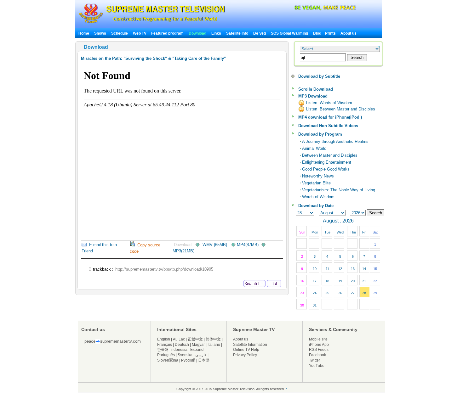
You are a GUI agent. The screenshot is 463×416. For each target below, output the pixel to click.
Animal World (314, 148)
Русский (188, 360)
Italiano (214, 344)
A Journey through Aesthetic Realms (335, 141)
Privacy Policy (245, 355)
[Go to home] (152, 23)
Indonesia (178, 349)
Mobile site (318, 339)
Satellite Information (250, 344)
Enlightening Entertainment (326, 162)
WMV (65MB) (214, 244)
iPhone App (319, 344)
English (163, 339)
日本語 (203, 360)
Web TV (140, 33)
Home (83, 33)
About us (348, 33)
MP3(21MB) (183, 251)
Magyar (198, 344)
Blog (317, 33)
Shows (100, 33)
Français (164, 344)
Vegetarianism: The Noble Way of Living (338, 190)
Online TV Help (246, 349)
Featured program (167, 33)
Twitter (314, 360)
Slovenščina (167, 360)
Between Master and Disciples (329, 155)
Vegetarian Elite (316, 183)
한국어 (163, 349)
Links (216, 33)
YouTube (316, 365)
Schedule (119, 33)
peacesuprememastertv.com (112, 341)
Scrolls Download (315, 89)
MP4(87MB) (248, 244)
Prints (331, 33)
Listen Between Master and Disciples (340, 109)
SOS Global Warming (289, 33)
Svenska (185, 355)
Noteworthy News (318, 176)
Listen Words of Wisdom (329, 102)
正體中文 (195, 339)
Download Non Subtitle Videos (328, 125)
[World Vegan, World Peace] (308, 9)
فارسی (201, 355)
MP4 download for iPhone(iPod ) (330, 117)
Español (197, 349)
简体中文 (213, 339)
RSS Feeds (319, 349)
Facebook (317, 355)
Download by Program (320, 134)
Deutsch (182, 344)
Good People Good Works (326, 169)
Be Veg (259, 33)
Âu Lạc (179, 339)
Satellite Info (237, 33)
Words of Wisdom (318, 196)
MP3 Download (313, 96)
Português (166, 355)
